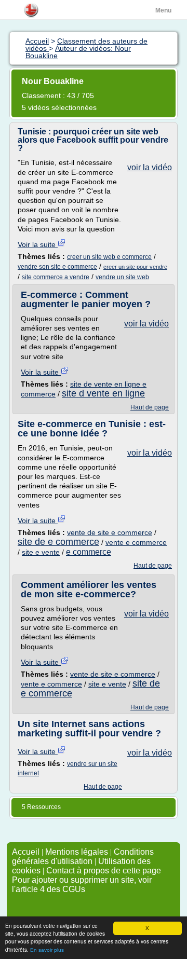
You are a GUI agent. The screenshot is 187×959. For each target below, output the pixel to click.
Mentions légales (76, 851)
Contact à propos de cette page (103, 870)
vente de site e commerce (109, 532)
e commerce (88, 551)
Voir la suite (38, 244)
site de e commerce (58, 542)
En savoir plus (47, 950)
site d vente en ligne (103, 393)
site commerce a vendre (55, 277)
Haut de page (149, 407)
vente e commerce (136, 542)
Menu (163, 10)
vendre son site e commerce (57, 266)
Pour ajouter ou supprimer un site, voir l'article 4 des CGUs (82, 884)
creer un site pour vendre (135, 267)
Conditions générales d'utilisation (83, 856)
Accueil (25, 851)
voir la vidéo (149, 167)
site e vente (41, 552)
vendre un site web (122, 277)
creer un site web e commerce (109, 257)
